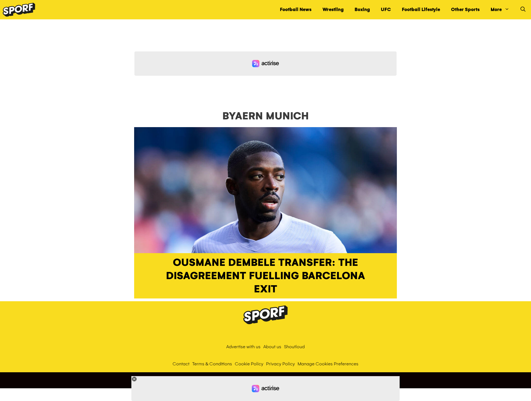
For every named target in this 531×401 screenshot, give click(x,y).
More (496, 9)
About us (272, 346)
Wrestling (332, 9)
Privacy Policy (280, 363)
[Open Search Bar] (523, 9)
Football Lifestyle (421, 9)
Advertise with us (243, 346)
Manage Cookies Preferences (328, 363)
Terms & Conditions (212, 363)
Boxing (362, 9)
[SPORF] (19, 9)
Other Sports (465, 9)
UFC (386, 9)
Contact (181, 363)
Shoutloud (294, 346)
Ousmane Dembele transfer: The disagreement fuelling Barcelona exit (265, 275)
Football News (295, 9)
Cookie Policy (249, 363)
